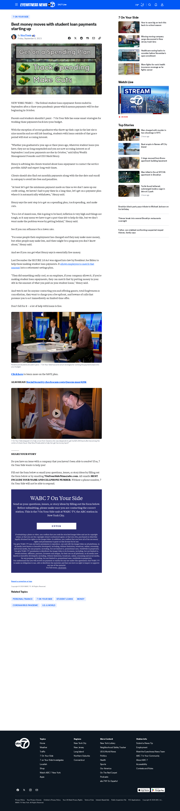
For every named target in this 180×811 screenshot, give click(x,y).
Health (103, 760)
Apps (42, 777)
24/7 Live (62, 4)
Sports (103, 764)
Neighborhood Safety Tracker (113, 747)
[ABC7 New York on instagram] (30, 790)
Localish (43, 764)
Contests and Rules (144, 768)
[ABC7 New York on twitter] (24, 790)
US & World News (108, 752)
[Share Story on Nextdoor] (87, 38)
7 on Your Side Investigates (51, 760)
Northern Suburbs (82, 756)
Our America (105, 768)
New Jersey (79, 747)
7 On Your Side (46, 756)
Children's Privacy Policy (52, 800)
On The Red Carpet (108, 773)
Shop (42, 768)
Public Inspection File (118, 800)
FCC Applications (134, 800)
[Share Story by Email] (93, 38)
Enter (56, 526)
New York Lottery (107, 743)
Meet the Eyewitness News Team (150, 752)
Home (42, 743)
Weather (43, 747)
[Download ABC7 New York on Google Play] (158, 790)
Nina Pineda (26, 35)
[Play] (143, 100)
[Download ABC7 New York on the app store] (143, 790)
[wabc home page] (22, 743)
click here (62, 567)
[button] (16, 4)
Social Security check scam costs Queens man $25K (56, 382)
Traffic (42, 752)
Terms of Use (89, 800)
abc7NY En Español (109, 781)
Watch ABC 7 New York (50, 773)
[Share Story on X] (75, 38)
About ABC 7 (142, 760)
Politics (103, 756)
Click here (17, 374)
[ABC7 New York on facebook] (17, 790)
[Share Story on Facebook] (69, 38)
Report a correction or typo (21, 581)
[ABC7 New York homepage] (37, 5)
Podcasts (104, 777)
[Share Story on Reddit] (81, 38)
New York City (80, 743)
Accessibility (141, 764)
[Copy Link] (99, 38)
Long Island (79, 752)
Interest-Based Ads (102, 800)
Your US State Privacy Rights (72, 800)
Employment (141, 747)
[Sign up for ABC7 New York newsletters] (36, 790)
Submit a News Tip (144, 743)
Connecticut (79, 760)
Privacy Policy (20, 800)
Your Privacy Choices (34, 800)
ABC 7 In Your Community (147, 756)
